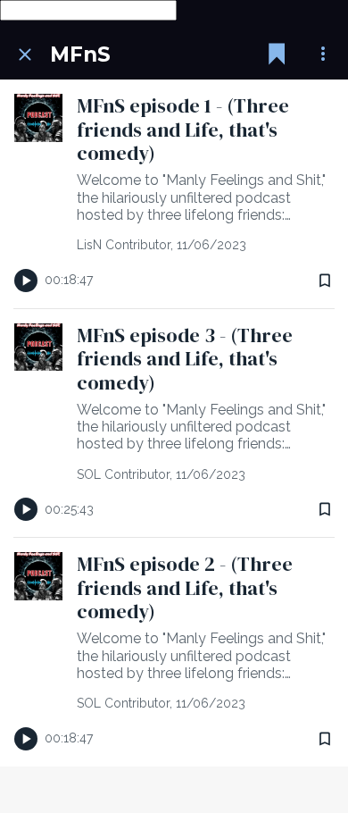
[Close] (25, 54)
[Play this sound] (25, 280)
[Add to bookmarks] (325, 280)
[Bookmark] (276, 54)
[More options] (323, 54)
